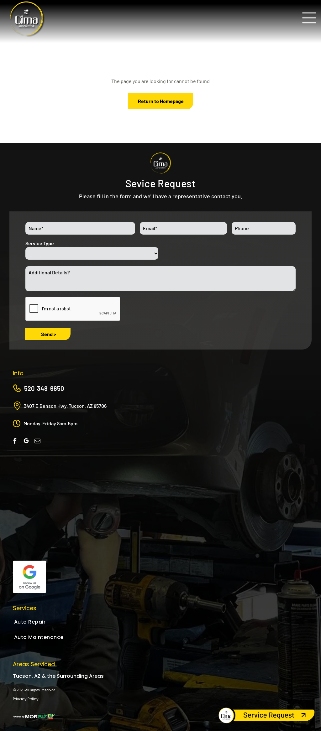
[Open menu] (309, 18)
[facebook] (14, 441)
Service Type (39, 243)
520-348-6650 (44, 388)
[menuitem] (57, 622)
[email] (37, 441)
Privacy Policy (26, 699)
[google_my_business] (26, 441)
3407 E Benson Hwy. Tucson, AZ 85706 (65, 406)
